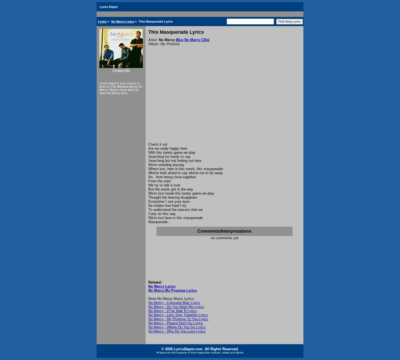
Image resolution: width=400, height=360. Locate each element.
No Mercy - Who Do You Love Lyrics (177, 331)
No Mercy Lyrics (122, 21)
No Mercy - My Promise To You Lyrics (178, 319)
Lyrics (102, 21)
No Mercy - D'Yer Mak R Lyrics (172, 311)
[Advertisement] (224, 101)
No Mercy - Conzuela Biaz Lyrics (174, 303)
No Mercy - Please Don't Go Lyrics (175, 323)
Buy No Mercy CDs (192, 40)
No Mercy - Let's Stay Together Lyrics (178, 315)
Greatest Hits (121, 70)
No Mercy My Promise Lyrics (172, 290)
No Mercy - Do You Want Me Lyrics (176, 307)
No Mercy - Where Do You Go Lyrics (177, 327)
